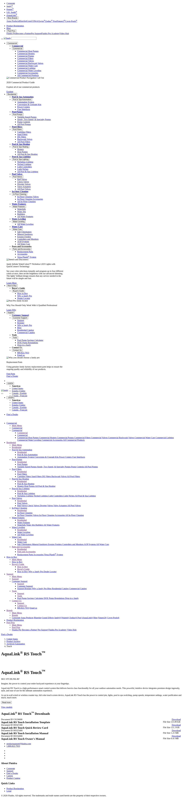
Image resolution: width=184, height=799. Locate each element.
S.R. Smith (11, 12)
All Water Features (51, 525)
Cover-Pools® (113, 618)
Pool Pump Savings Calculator (30, 598)
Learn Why (11, 310)
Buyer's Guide (18, 291)
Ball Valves (22, 505)
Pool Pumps (17, 112)
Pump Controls (77, 467)
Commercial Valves (99, 437)
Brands (9, 610)
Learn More (11, 283)
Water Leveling (19, 219)
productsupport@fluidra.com (18, 744)
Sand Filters (37, 476)
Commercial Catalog (78, 588)
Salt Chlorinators (24, 544)
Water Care (17, 226)
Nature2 (61, 21)
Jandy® (57, 618)
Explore (9, 91)
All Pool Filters (73, 476)
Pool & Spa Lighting (21, 157)
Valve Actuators (60, 505)
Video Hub (64, 33)
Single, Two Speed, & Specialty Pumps (54, 467)
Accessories (38, 554)
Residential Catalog (60, 588)
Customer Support (20, 315)
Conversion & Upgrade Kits (47, 457)
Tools (15, 338)
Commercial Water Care (145, 437)
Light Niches (69, 496)
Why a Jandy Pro (36, 571)
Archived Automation (15, 644)
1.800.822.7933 (13, 746)
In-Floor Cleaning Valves (28, 515)
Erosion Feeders (55, 544)
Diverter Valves (46, 505)
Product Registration (15, 26)
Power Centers (65, 457)
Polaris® (65, 618)
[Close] (2, 393)
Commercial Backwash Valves (121, 437)
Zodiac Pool (51, 21)
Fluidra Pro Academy (50, 33)
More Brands (13, 18)
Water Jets (30, 525)
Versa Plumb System (53, 554)
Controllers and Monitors (73, 544)
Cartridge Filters (24, 476)
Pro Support (36, 33)
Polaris (10, 9)
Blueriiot (23, 21)
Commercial (12, 43)
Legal (8, 791)
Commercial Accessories (52, 440)
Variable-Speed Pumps (27, 467)
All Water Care (102, 544)
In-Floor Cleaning (20, 191)
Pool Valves (17, 174)
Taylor (41, 21)
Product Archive (13, 641)
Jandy (9, 6)
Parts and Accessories (22, 249)
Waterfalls (21, 525)
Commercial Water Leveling (29, 440)
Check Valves (33, 505)
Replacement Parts (25, 554)
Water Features (19, 204)
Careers (9, 776)
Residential (12, 94)
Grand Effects (32, 21)
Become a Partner (23, 33)
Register (28, 588)
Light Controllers (55, 496)
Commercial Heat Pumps (28, 437)
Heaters (20, 486)
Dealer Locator (50, 571)
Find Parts (10, 374)
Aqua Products (12, 21)
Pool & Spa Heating (21, 144)
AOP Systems (90, 544)
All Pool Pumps (91, 467)
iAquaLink (11, 15)
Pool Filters (17, 127)
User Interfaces (78, 457)
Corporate (10, 3)
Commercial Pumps (65, 437)
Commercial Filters (82, 437)
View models (6, 707)
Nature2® (102, 618)
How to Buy (12, 286)
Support (11, 313)
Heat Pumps (29, 486)
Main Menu (17, 425)
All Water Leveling (25, 535)
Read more (6, 702)
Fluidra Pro (11, 33)
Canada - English (19, 393)
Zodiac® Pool (75, 618)
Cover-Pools (71, 21)
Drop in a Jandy (72, 598)
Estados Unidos (18, 391)
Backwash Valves (59, 476)
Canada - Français (19, 396)
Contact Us (17, 350)
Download (176, 719)
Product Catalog (13, 778)
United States (17, 388)
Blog (8, 28)
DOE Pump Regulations (54, 598)
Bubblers (39, 525)
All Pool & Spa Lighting (85, 496)
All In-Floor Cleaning (74, 515)
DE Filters (46, 476)
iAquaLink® (87, 618)
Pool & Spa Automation (23, 97)
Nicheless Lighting (25, 496)
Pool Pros (11, 31)
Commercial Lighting (165, 437)
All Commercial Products (74, 440)
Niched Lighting (41, 496)
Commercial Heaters (48, 437)
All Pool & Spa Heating (45, 486)
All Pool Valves (74, 505)
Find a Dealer (12, 376)
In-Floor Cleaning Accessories (52, 515)
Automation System (26, 457)
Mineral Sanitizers (40, 544)
